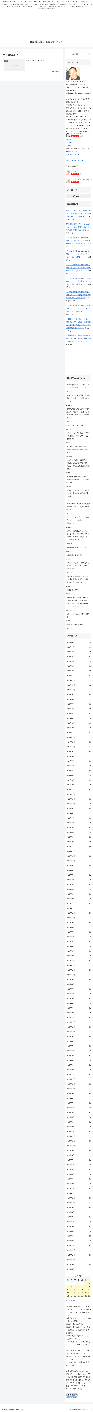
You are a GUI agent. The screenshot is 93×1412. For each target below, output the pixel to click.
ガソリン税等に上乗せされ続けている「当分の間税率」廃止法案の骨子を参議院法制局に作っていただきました (77, 535)
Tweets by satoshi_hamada (76, 160)
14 (82, 1290)
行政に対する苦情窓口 (74, 425)
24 (68, 1296)
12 (75, 1290)
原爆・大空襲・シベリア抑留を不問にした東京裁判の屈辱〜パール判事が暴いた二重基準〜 (78, 213)
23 (89, 1293)
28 (82, 1296)
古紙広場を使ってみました (76, 555)
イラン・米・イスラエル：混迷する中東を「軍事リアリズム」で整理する (77, 436)
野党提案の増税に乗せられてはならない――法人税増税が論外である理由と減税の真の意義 (78, 227)
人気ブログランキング (74, 154)
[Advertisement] (46, 24)
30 (89, 1296)
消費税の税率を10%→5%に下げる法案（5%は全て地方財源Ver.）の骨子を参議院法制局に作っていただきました (78, 602)
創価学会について (73, 590)
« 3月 (68, 1301)
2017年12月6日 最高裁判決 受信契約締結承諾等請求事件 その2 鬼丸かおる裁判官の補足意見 (78, 464)
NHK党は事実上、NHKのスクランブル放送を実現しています (78, 386)
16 (89, 1290)
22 (86, 1293)
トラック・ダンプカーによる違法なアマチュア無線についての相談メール (77, 520)
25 (71, 1296)
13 (78, 1290)
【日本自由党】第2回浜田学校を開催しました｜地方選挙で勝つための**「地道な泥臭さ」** (78, 240)
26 (75, 1296)
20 (78, 1293)
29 (86, 1296)
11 (71, 1290)
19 (75, 1293)
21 (82, 1293)
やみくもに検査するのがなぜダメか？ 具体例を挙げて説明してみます (77, 493)
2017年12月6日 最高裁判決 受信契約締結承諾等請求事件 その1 (77, 449)
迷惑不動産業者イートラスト (77, 547)
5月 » (73, 1301)
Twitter (68, 140)
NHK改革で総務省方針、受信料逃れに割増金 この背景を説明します (78, 398)
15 (86, 1290)
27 (78, 1296)
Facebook (69, 142)
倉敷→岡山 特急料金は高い (76, 625)
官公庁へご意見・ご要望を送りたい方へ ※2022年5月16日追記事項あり (77, 566)
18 (71, 1293)
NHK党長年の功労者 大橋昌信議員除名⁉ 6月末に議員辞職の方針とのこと (78, 507)
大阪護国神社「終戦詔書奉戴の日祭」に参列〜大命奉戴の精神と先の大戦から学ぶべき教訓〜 (78, 338)
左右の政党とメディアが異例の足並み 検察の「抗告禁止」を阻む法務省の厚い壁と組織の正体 (77, 413)
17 (68, 1293)
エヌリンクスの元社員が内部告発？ (77, 615)
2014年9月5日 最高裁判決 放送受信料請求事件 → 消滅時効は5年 (78, 479)
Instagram (69, 145)
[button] (89, 54)
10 (68, 1290)
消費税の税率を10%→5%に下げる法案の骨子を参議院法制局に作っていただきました (78, 579)
